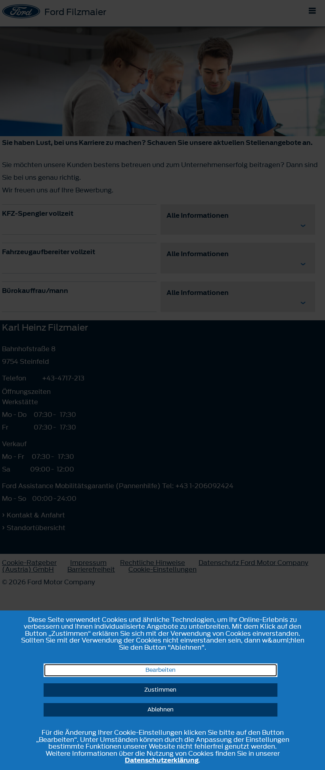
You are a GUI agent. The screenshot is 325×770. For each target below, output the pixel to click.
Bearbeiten (160, 670)
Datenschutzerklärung (162, 760)
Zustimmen (160, 690)
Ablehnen (160, 709)
